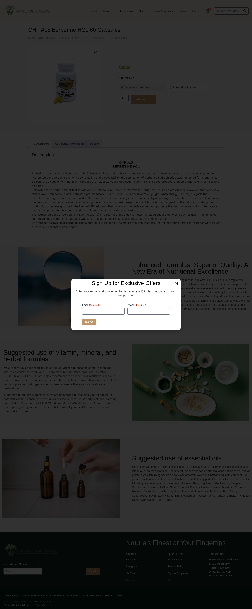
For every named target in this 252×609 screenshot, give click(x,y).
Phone (136, 304)
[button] (176, 283)
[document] (126, 304)
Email (91, 304)
